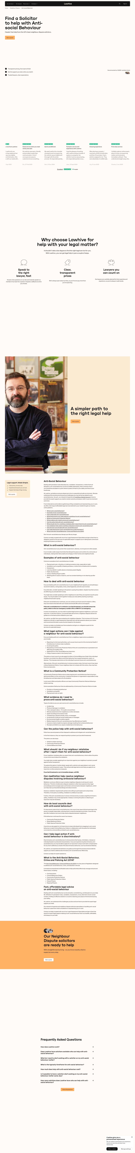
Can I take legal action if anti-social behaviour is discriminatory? (65, 529)
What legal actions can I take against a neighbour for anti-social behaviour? (68, 516)
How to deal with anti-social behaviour (58, 514)
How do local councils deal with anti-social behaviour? (62, 527)
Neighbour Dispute (15, 8)
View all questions (67, 1089)
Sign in (125, 3)
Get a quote (10, 37)
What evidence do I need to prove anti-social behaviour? (63, 520)
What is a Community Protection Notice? (58, 518)
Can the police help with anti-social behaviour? (60, 522)
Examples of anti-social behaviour (56, 512)
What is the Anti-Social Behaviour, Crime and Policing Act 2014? (65, 531)
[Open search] (119, 3)
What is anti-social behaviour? (55, 511)
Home (6, 8)
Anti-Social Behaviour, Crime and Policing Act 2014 (61, 863)
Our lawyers (19, 3)
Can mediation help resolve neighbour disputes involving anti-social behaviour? (70, 525)
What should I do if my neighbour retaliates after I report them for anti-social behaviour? (72, 524)
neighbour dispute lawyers (82, 497)
